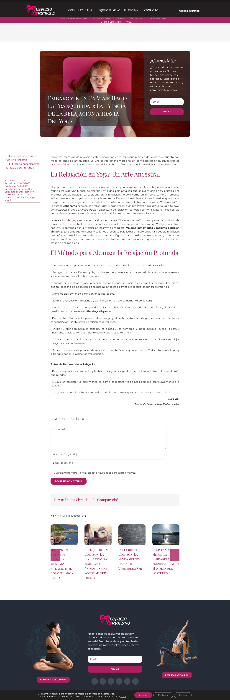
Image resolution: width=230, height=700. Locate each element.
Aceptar (143, 695)
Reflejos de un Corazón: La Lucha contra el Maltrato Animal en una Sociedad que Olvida (97, 563)
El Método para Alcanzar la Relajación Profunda (22, 165)
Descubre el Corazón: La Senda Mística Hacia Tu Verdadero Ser (130, 559)
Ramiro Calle (25, 189)
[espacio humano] (41, 5)
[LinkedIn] (165, 34)
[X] (160, 34)
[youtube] (218, 20)
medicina (10, 194)
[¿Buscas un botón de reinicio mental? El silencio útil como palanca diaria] (64, 525)
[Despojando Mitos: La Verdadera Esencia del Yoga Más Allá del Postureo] (165, 525)
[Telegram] (175, 34)
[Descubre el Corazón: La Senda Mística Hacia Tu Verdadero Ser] (132, 525)
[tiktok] (224, 20)
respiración (22, 197)
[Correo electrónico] (180, 34)
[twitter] (201, 20)
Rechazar (163, 695)
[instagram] (207, 20)
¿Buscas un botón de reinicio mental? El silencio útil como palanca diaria (62, 563)
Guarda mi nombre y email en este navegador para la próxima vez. (95, 472)
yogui (8, 200)
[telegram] (213, 20)
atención (29, 191)
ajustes (122, 696)
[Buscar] (162, 10)
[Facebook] (155, 34)
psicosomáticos (60, 164)
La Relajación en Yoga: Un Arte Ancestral (21, 158)
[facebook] (196, 20)
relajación (10, 197)
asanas (19, 191)
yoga (32, 197)
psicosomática (110, 187)
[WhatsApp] (170, 34)
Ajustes (183, 695)
